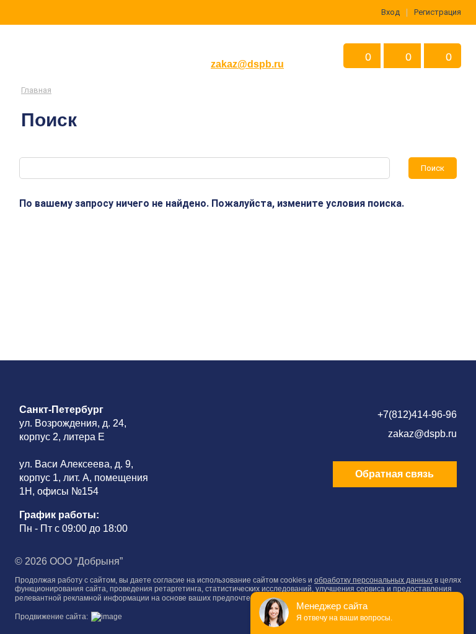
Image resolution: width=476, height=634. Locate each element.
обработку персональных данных (373, 580)
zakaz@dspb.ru (247, 64)
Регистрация (437, 12)
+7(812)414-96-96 (417, 414)
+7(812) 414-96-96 (247, 45)
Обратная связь (394, 474)
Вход (390, 12)
